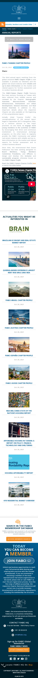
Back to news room (20, 39)
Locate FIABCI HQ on (19, 665)
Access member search (19, 539)
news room (12, 29)
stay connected (19, 650)
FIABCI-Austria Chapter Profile (19, 328)
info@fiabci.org (20, 635)
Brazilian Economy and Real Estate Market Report (19, 241)
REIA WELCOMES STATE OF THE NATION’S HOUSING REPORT (19, 412)
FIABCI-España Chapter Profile (19, 355)
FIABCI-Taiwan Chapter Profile (17, 29)
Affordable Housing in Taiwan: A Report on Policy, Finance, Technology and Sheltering (19, 443)
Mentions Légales (19, 672)
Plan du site (19, 676)
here (34, 163)
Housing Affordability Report (19, 473)
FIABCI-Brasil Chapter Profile (19, 300)
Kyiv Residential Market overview (19, 500)
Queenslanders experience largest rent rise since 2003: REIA (19, 271)
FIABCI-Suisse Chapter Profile (19, 383)
